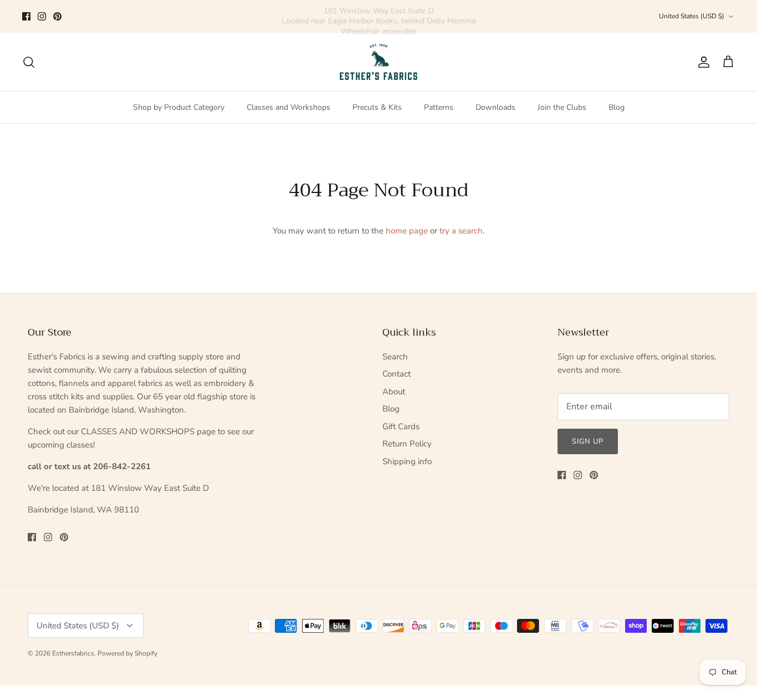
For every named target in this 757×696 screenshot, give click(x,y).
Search (395, 356)
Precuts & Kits (377, 107)
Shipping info (407, 461)
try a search (461, 230)
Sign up (587, 441)
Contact (396, 373)
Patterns (438, 107)
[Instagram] (42, 16)
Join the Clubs (562, 107)
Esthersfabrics (73, 653)
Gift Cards (401, 426)
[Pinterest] (57, 16)
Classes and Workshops (288, 107)
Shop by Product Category (178, 107)
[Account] (701, 62)
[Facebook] (26, 16)
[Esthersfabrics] (378, 62)
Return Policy (407, 443)
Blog (616, 107)
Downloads (495, 107)
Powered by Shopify (127, 653)
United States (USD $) (691, 16)
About (393, 391)
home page (407, 230)
